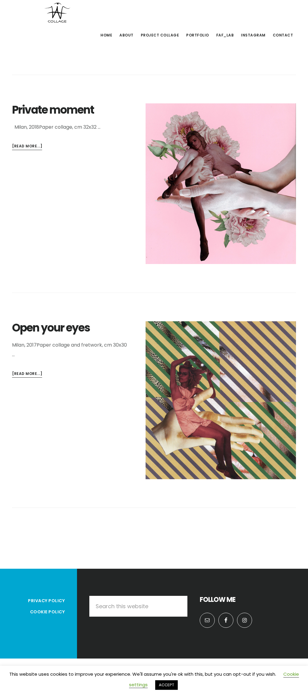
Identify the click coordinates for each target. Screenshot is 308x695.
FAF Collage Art (57, 13)
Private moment (53, 110)
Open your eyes (51, 327)
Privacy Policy (46, 601)
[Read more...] (27, 146)
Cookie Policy (47, 612)
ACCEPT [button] (166, 685)
